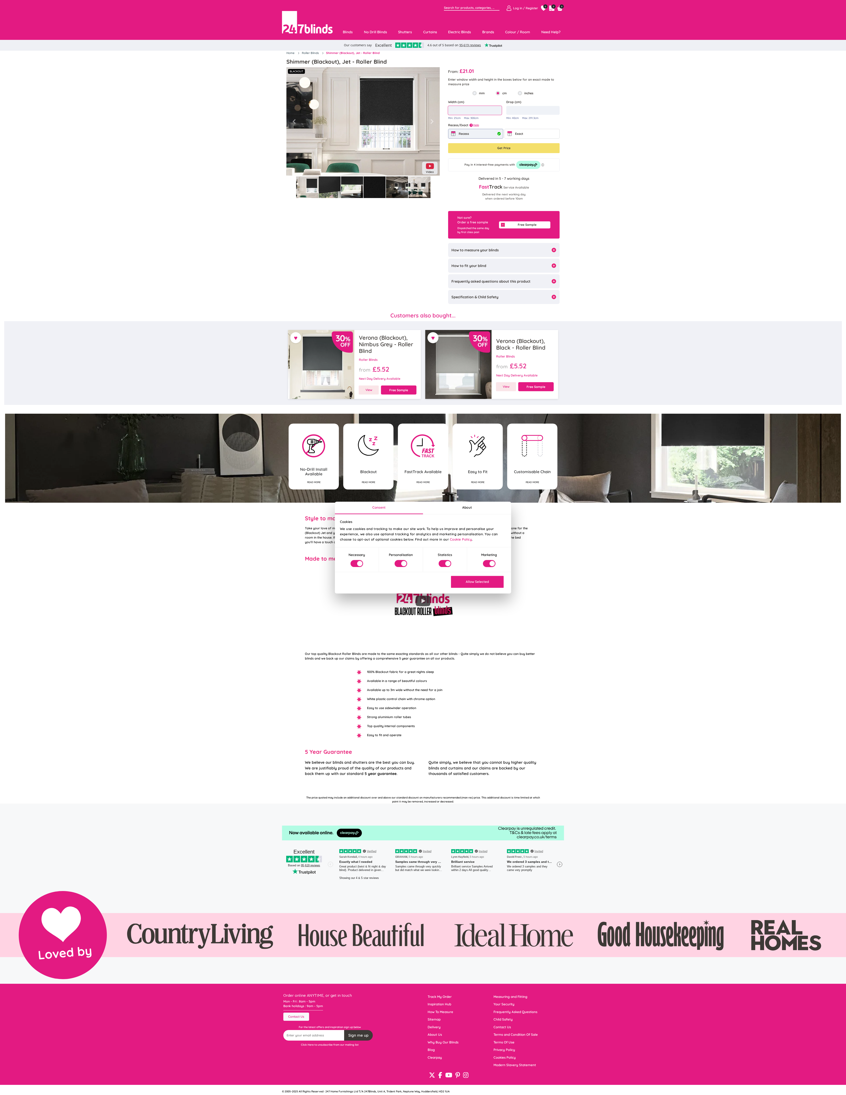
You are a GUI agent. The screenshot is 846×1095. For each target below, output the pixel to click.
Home (290, 53)
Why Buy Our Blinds (443, 1042)
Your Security (504, 1004)
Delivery (434, 1027)
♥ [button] (296, 338)
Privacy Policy (504, 1050)
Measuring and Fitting (510, 997)
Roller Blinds (311, 53)
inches (528, 93)
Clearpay (435, 1057)
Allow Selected (477, 582)
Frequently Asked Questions (515, 1012)
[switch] (401, 563)
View (368, 390)
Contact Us (296, 1017)
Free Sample (527, 225)
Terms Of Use (504, 1042)
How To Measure (440, 1012)
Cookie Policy (461, 539)
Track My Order (440, 997)
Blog (431, 1050)
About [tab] (467, 507)
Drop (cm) (513, 102)
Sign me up (358, 1035)
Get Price (503, 148)
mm (482, 93)
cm (504, 93)
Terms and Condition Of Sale (516, 1034)
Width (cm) (456, 102)
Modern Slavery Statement (515, 1065)
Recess (464, 134)
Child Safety (503, 1019)
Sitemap (434, 1019)
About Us (435, 1034)
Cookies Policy (505, 1057)
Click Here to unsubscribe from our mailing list (330, 1044)
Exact (519, 134)
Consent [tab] (379, 507)
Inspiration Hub (439, 1004)
